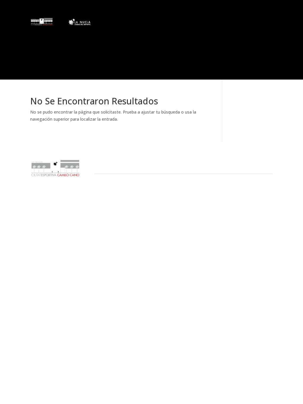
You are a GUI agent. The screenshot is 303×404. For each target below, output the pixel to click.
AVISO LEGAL (187, 197)
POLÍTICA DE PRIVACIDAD (196, 211)
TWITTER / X (250, 204)
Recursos (249, 23)
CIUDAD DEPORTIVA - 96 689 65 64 (121, 204)
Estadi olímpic (119, 32)
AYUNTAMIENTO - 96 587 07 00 (118, 197)
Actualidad (116, 23)
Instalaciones (210, 23)
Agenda (151, 32)
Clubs (142, 23)
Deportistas (169, 23)
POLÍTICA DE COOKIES (194, 204)
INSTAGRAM (250, 211)
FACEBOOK (249, 197)
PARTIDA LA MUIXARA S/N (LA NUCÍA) (122, 211)
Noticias (108, 48)
